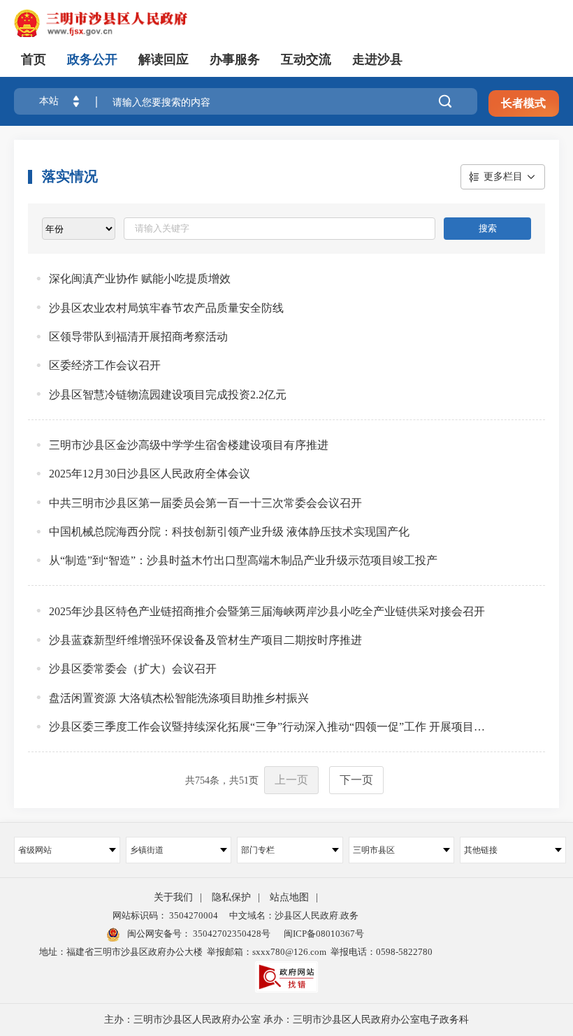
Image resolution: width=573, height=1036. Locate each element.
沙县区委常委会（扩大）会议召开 (133, 669)
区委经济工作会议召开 (105, 365)
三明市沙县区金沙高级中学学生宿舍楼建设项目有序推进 (188, 445)
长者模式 (523, 103)
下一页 (356, 780)
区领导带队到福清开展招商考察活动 (138, 337)
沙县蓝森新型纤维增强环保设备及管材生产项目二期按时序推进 (205, 640)
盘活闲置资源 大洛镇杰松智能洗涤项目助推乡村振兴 (179, 698)
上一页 (291, 780)
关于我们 (173, 897)
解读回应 (163, 59)
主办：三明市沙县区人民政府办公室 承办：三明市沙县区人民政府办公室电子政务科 (286, 1019)
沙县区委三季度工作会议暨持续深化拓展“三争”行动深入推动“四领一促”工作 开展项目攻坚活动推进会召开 (272, 727)
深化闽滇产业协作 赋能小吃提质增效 (140, 279)
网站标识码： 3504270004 (165, 915)
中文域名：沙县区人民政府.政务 (293, 915)
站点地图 (289, 897)
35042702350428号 (230, 933)
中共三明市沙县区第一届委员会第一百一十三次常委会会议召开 (205, 503)
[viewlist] (78, 228)
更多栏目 (503, 176)
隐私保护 (231, 897)
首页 (33, 59)
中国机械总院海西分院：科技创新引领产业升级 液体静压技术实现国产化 (229, 532)
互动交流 (306, 59)
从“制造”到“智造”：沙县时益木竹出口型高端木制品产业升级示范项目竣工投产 (243, 560)
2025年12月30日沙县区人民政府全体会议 (149, 474)
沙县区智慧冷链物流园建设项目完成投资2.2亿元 (167, 395)
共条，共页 (222, 780)
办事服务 (235, 59)
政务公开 (92, 59)
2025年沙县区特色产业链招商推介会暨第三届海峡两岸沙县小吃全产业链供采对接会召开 (267, 611)
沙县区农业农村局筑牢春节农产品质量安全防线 (166, 308)
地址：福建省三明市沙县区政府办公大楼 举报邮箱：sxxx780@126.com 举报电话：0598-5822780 (236, 952)
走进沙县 (377, 59)
